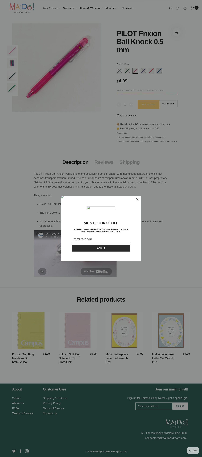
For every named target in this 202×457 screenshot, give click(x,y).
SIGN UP (101, 248)
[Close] (137, 199)
